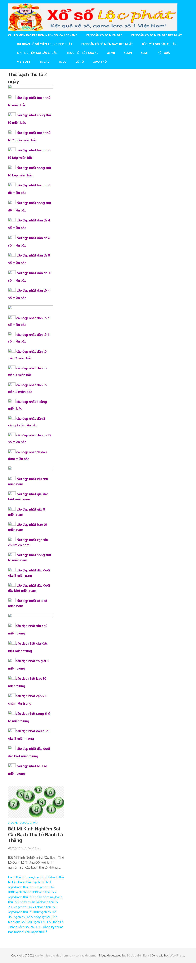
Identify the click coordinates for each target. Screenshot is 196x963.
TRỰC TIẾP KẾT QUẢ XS (82, 52)
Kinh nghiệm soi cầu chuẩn (37, 52)
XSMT (145, 52)
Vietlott (23, 61)
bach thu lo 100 (26, 887)
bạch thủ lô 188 (26, 892)
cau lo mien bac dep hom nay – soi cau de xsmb (42, 35)
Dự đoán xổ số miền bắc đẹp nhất (156, 35)
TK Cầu (44, 61)
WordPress (177, 955)
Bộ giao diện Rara (138, 955)
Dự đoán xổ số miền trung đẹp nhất (44, 44)
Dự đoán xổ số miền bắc (104, 35)
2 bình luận (33, 848)
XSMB (111, 52)
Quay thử (100, 61)
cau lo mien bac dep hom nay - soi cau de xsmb (65, 955)
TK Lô (62, 61)
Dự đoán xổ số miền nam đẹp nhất (107, 44)
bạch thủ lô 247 (26, 907)
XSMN (128, 52)
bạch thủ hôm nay (21, 877)
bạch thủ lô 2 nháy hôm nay (35, 897)
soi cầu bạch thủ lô (33, 932)
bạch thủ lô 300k (27, 912)
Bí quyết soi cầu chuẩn (159, 44)
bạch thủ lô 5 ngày (27, 917)
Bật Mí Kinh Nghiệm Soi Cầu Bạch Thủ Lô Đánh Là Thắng (35, 834)
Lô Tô (79, 61)
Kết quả (164, 52)
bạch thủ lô (42, 877)
